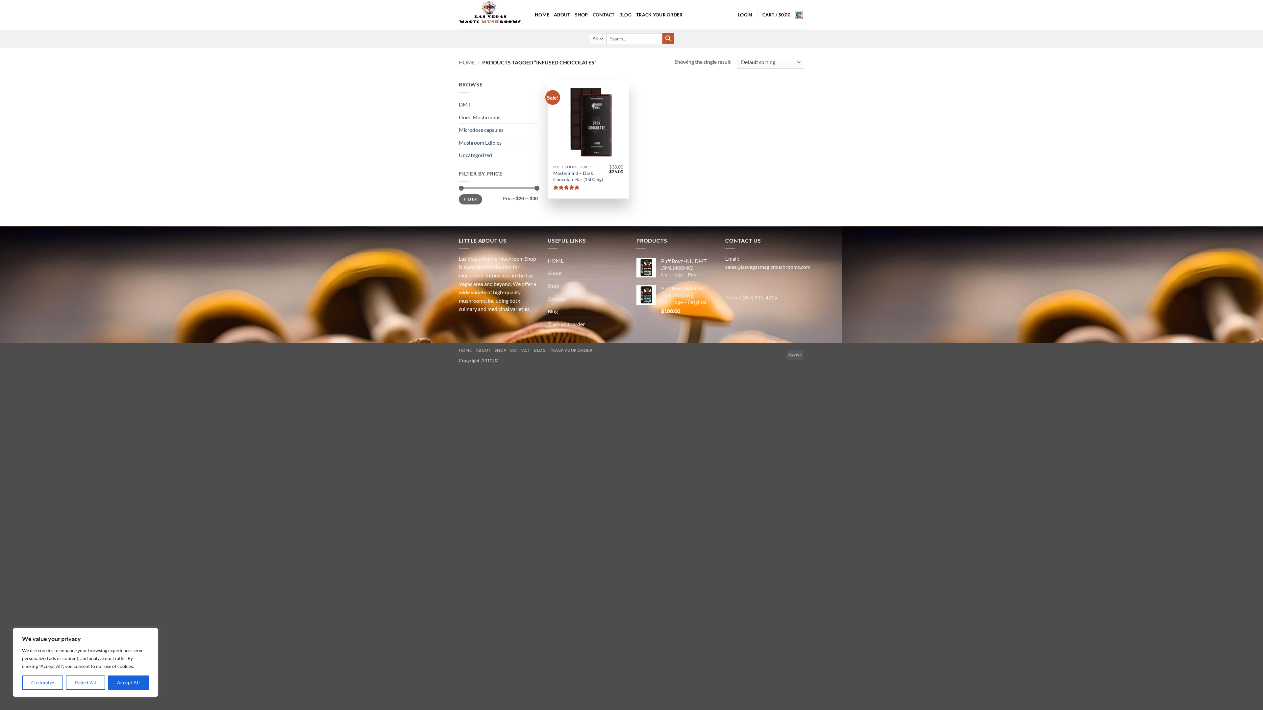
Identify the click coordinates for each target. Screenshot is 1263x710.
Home (467, 62)
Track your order (659, 14)
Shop (581, 14)
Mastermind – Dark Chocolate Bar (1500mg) (578, 176)
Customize (42, 682)
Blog (625, 14)
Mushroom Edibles (480, 142)
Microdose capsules (481, 130)
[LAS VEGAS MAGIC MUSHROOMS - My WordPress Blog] (492, 15)
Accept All (128, 682)
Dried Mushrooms (479, 117)
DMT (465, 104)
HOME (542, 14)
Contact (604, 14)
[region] (85, 662)
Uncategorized (475, 155)
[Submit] (668, 38)
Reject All (85, 682)
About (562, 14)
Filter (470, 199)
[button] (745, 15)
